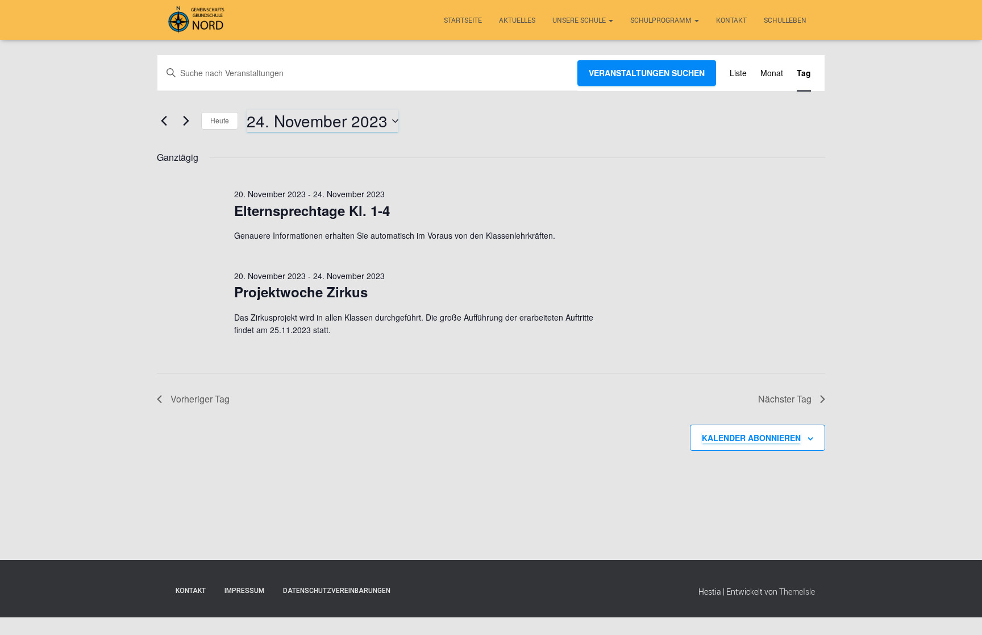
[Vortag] (163, 121)
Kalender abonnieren (751, 437)
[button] (610, 19)
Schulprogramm (661, 19)
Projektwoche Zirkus (301, 291)
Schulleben (785, 19)
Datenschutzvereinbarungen (336, 591)
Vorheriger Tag (200, 398)
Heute (219, 120)
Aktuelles (517, 19)
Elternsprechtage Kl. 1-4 (312, 210)
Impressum (244, 591)
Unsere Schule (579, 19)
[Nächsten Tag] (186, 121)
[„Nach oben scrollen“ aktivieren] (959, 612)
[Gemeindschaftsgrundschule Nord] (197, 20)
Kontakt (731, 19)
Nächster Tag (785, 398)
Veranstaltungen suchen (647, 72)
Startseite (463, 19)
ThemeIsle (797, 591)
